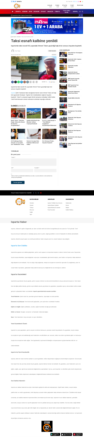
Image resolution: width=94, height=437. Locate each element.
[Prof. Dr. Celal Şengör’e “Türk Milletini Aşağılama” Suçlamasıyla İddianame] (49, 113)
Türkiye (57, 11)
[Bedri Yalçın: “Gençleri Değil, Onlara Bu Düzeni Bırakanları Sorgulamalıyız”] (18, 113)
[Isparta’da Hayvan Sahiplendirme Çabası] (63, 76)
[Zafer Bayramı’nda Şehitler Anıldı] (63, 147)
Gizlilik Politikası (69, 209)
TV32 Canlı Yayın (66, 11)
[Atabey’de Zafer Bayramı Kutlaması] (63, 121)
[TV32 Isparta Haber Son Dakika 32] (16, 8)
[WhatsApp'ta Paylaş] (18, 82)
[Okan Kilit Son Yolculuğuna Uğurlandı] (63, 56)
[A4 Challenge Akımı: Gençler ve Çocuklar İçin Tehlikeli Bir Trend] (18, 134)
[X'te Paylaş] (15, 82)
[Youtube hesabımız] (80, 1)
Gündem (24, 11)
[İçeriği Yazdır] (27, 82)
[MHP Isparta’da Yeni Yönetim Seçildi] (63, 89)
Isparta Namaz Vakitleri (53, 205)
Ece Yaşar (17, 51)
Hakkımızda (68, 203)
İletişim (67, 207)
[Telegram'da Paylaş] (21, 82)
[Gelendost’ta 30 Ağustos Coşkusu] (63, 108)
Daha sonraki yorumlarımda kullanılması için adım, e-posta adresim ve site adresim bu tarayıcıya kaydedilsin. (31, 176)
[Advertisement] (71, 159)
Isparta (18, 11)
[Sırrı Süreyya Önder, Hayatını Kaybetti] (49, 134)
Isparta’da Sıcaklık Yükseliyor (21, 15)
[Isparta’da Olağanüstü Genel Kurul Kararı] (63, 95)
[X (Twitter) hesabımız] (76, 1)
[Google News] (52, 82)
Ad (12, 167)
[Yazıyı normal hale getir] (36, 82)
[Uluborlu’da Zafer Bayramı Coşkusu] (63, 127)
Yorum (13, 157)
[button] (13, 11)
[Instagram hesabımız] (78, 1)
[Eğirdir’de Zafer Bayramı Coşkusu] (63, 134)
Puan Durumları (51, 209)
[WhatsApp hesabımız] (82, 1)
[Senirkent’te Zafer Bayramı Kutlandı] (63, 140)
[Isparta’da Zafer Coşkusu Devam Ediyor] (63, 63)
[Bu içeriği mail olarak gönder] (24, 82)
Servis (75, 11)
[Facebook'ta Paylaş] (12, 82)
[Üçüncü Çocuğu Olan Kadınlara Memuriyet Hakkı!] (34, 134)
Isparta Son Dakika (19, 246)
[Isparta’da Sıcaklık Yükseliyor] (63, 69)
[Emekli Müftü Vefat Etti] (63, 102)
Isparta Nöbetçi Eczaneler (54, 207)
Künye (67, 205)
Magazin (50, 11)
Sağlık (31, 212)
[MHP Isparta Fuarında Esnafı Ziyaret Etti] (63, 82)
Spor (30, 11)
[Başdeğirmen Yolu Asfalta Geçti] (63, 114)
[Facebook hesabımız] (33, 193)
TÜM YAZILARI (52, 51)
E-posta (37, 167)
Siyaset (43, 11)
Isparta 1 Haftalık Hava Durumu (55, 203)
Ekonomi (36, 11)
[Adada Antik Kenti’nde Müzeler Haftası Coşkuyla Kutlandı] (34, 113)
